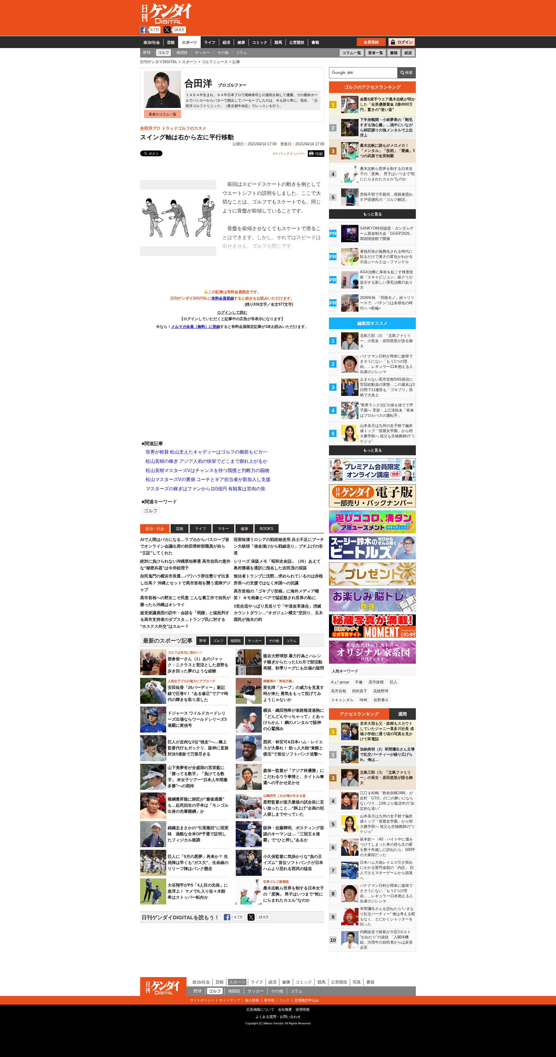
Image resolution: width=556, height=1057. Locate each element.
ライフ (209, 42)
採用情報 (303, 1010)
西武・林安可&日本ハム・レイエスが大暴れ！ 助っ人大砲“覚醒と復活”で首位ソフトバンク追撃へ (293, 747)
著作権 (269, 1000)
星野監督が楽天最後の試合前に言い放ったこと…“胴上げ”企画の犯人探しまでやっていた (293, 808)
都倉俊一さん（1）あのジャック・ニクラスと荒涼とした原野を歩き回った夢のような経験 (198, 664)
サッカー (255, 641)
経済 (226, 42)
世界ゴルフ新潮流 (276, 881)
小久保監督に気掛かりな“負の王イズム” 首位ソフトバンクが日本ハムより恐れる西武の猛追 (293, 862)
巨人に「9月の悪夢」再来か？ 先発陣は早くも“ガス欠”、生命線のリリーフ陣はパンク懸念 (198, 862)
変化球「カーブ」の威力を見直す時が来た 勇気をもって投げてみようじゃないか (293, 693)
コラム (291, 641)
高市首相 (338, 691)
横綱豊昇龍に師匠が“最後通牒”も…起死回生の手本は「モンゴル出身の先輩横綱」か (198, 805)
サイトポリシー (202, 1000)
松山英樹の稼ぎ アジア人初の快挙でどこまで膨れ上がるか (206, 461)
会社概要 (285, 1010)
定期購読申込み (307, 1000)
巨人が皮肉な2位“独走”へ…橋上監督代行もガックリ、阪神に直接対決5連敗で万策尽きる (198, 747)
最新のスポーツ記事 (168, 641)
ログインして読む (232, 312)
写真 (357, 982)
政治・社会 (154, 528)
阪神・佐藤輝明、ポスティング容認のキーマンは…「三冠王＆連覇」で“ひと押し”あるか (293, 833)
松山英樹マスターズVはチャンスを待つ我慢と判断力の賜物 (207, 470)
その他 (274, 641)
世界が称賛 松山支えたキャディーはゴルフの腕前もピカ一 (206, 451)
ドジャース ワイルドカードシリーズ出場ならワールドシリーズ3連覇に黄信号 (197, 719)
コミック (259, 42)
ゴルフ (151, 510)
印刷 (319, 154)
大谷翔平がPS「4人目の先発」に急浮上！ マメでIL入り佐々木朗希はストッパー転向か (198, 891)
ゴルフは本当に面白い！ (185, 652)
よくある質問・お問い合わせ (278, 1017)
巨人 (393, 682)
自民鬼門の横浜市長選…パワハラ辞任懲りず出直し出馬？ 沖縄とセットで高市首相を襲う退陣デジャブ (185, 583)
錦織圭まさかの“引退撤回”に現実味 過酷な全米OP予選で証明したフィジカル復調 (198, 833)
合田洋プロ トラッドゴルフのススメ (173, 128)
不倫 (359, 682)
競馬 (278, 42)
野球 (202, 641)
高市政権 (376, 682)
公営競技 (296, 42)
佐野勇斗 (381, 700)
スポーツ (189, 42)
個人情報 (252, 1000)
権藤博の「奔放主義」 (279, 681)
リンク (284, 1000)
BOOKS (266, 528)
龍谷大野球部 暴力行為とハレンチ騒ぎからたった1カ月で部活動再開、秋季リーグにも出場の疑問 (293, 662)
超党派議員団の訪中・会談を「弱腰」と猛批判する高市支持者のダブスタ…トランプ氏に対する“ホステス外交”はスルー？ (184, 619)
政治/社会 (152, 42)
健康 (241, 42)
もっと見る (372, 214)
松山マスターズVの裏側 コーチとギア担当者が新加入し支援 (208, 479)
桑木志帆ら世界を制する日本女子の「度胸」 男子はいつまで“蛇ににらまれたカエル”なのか (293, 894)
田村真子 (359, 691)
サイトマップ (229, 1000)
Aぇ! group (340, 682)
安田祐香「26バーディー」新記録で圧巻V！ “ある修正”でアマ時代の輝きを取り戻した (198, 693)
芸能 (171, 42)
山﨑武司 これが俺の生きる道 (284, 795)
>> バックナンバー (289, 153)
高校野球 (380, 691)
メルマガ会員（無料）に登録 (195, 326)
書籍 (315, 42)
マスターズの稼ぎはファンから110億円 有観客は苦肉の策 (205, 488)
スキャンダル (342, 700)
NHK (363, 700)
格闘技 (236, 641)
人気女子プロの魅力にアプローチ (191, 681)
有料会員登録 (222, 298)
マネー (223, 528)
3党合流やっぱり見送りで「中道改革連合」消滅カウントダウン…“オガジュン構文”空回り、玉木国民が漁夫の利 (278, 613)
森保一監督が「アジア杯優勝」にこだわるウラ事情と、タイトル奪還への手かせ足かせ (293, 776)
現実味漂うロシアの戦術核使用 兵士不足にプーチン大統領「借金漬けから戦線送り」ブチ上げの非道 (279, 546)
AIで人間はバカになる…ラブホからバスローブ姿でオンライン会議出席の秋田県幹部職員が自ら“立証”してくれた (184, 546)
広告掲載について (260, 1010)
